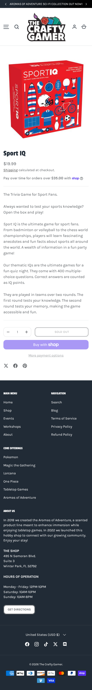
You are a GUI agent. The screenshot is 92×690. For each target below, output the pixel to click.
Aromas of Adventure (19, 497)
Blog (54, 410)
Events (8, 418)
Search (56, 402)
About (8, 434)
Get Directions (19, 609)
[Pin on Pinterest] (25, 365)
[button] (16, 27)
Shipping (10, 170)
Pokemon (10, 457)
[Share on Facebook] (15, 365)
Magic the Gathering (19, 465)
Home (8, 402)
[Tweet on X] (6, 365)
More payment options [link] (46, 355)
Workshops (12, 427)
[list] (46, 99)
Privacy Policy (61, 427)
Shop (7, 410)
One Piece (10, 481)
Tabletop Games (15, 489)
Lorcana (9, 473)
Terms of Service (64, 418)
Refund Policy (61, 434)
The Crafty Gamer (50, 664)
